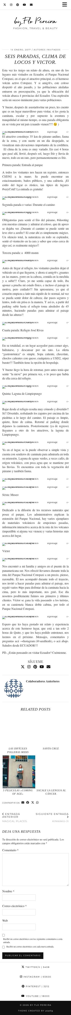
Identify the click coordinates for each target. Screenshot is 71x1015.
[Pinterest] (17, 4)
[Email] (31, 4)
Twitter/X (37, 967)
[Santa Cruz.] (52, 730)
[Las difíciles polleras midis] (19, 730)
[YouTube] (24, 4)
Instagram (37, 976)
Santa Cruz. (51, 748)
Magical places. (15, 817)
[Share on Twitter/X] (32, 802)
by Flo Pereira (35, 21)
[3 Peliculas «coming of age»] (19, 771)
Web (5, 920)
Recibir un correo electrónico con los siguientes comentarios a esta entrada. (32, 940)
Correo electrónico (14, 906)
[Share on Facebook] (27, 802)
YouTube (37, 996)
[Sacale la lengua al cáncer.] (52, 771)
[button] (65, 5)
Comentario (10, 850)
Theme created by (35, 1011)
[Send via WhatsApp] (37, 802)
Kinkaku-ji (52, 817)
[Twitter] (4, 4)
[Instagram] (11, 4)
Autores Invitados (47, 49)
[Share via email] (22, 802)
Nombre (8, 891)
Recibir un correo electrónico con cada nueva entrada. (30, 946)
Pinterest (37, 986)
